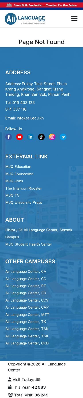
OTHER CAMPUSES (30, 261)
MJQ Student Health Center (28, 244)
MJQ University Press (23, 202)
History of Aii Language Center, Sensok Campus (38, 233)
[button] (74, 19)
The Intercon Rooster (23, 188)
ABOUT (14, 220)
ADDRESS (18, 72)
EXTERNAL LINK (26, 156)
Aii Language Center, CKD (27, 343)
